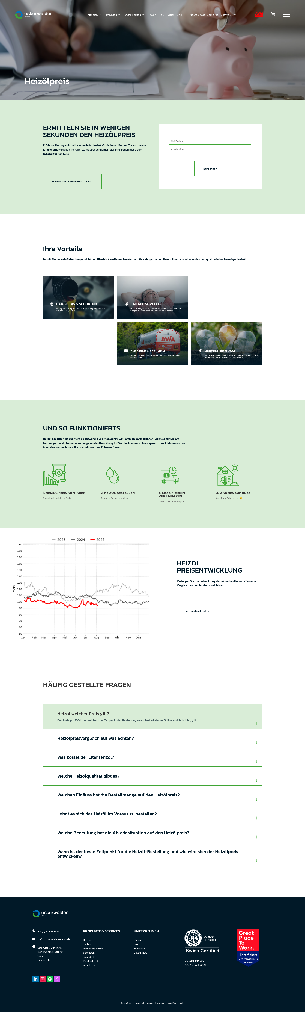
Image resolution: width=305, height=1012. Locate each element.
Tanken (111, 15)
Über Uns (175, 15)
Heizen (93, 15)
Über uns (138, 940)
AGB (136, 944)
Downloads (89, 965)
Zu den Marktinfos (197, 611)
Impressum (140, 949)
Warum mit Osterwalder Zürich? (72, 181)
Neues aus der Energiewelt (211, 15)
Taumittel (156, 15)
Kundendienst (90, 961)
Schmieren (132, 15)
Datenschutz (140, 953)
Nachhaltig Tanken (93, 949)
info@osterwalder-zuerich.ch (54, 939)
